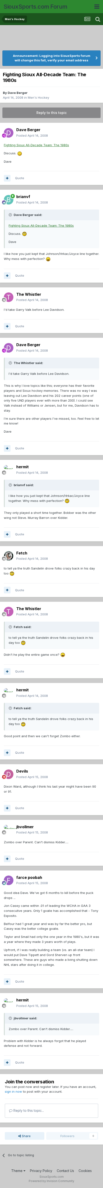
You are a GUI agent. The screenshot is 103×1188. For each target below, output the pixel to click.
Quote (19, 178)
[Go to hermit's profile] (8, 470)
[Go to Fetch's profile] (8, 556)
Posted (32, 135)
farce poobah (29, 877)
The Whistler (28, 294)
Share (26, 1136)
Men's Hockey (38, 97)
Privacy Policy (41, 1171)
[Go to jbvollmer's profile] (8, 829)
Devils (22, 771)
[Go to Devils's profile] (8, 774)
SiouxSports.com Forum (35, 6)
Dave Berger (18, 93)
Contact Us (65, 1171)
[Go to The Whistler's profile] (8, 297)
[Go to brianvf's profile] (8, 199)
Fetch (21, 553)
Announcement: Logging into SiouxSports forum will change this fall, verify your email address (51, 58)
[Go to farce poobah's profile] (8, 880)
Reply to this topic (51, 113)
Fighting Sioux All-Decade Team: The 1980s (36, 145)
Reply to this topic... (28, 1110)
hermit (22, 466)
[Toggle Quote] (11, 215)
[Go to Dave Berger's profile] (8, 133)
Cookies (85, 1171)
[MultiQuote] (7, 178)
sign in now (13, 1091)
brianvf (23, 196)
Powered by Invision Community (51, 1181)
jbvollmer (25, 826)
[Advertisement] (51, 38)
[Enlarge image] (19, 153)
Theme (17, 1171)
